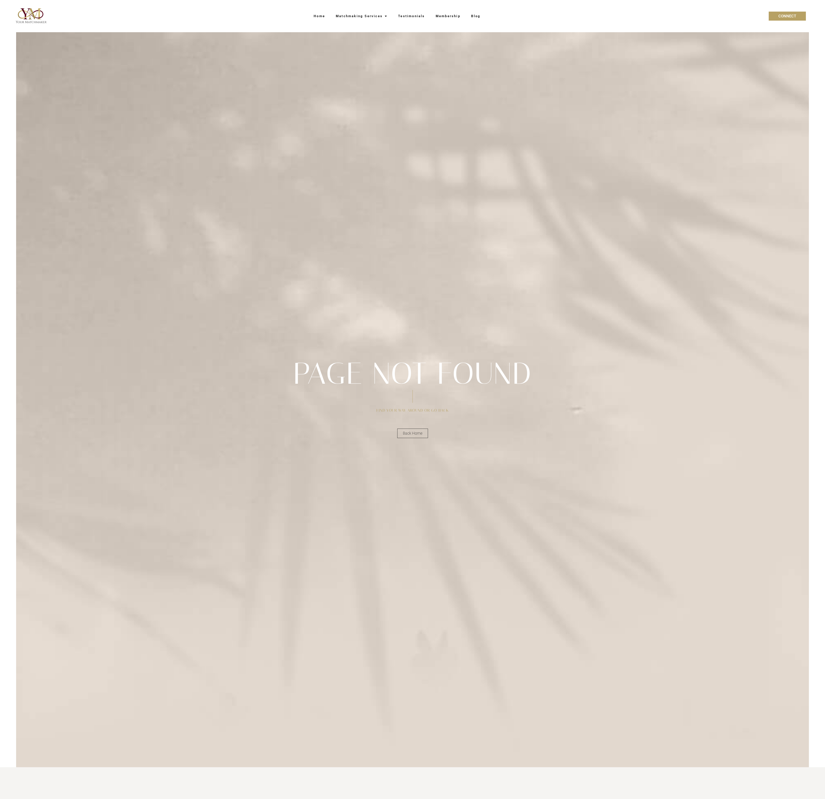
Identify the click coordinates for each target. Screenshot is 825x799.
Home (319, 16)
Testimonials (411, 16)
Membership (448, 16)
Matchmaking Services (359, 16)
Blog (476, 16)
